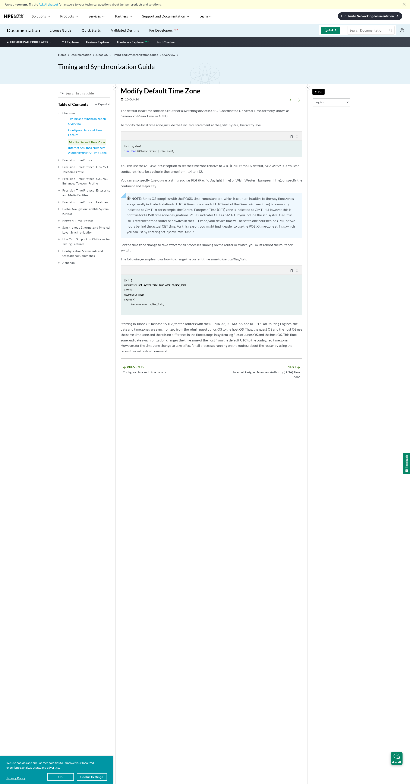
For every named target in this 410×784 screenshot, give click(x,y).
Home (62, 55)
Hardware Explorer (130, 42)
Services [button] (94, 16)
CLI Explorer (70, 42)
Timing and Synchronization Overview (87, 121)
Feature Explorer (98, 42)
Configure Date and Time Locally (85, 132)
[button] (397, 758)
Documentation (23, 30)
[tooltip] (318, 92)
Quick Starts (91, 30)
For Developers (163, 30)
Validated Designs (125, 30)
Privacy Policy (15, 778)
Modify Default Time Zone (87, 142)
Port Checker (166, 42)
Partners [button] (121, 16)
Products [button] (67, 16)
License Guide (60, 30)
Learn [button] (204, 16)
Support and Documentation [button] (163, 16)
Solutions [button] (39, 16)
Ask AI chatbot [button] (48, 4)
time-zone (130, 151)
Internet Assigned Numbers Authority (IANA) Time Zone (87, 150)
